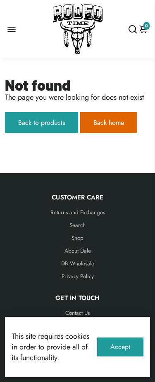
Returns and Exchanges (77, 212)
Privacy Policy (78, 276)
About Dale (77, 251)
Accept (120, 347)
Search (77, 225)
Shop (77, 238)
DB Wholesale (77, 263)
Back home (108, 122)
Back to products (41, 122)
